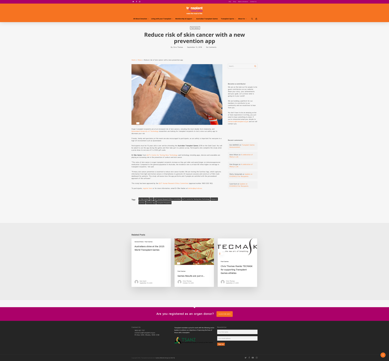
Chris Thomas (178, 47)
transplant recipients (164, 202)
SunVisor (142, 202)
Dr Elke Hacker (143, 199)
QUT (151, 199)
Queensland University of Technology (144, 131)
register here (147, 188)
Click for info (225, 314)
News (140, 60)
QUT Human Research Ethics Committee (173, 183)
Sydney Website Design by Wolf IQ (165, 358)
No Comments (211, 47)
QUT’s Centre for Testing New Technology (162, 155)
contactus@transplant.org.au (238, 121)
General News (139, 241)
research (214, 199)
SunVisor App (151, 202)
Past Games (195, 28)
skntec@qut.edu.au (195, 188)
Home (133, 60)
